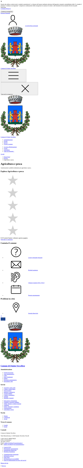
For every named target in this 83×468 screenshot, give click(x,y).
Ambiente (6, 405)
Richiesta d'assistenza (9, 451)
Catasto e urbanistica (9, 395)
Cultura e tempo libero (9, 389)
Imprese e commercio (9, 392)
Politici (5, 378)
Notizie (6, 416)
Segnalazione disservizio (10, 450)
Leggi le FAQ (7, 447)
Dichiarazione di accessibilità (11, 459)
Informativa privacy (9, 456)
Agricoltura (7, 150)
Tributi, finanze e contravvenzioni (12, 403)
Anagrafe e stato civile (9, 387)
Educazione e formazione (10, 401)
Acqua (5, 148)
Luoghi (6, 425)
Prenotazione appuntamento (11, 448)
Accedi (2, 154)
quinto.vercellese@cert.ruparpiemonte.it (14, 444)
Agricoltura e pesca (9, 409)
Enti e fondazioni (8, 377)
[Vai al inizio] (1, 316)
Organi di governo (8, 372)
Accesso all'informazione (10, 147)
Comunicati (7, 417)
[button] (8, 139)
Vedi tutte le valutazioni (7, 239)
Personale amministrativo (10, 380)
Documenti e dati (8, 381)
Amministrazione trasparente (11, 454)
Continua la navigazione (6, 11)
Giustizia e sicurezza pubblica (11, 402)
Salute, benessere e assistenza (11, 406)
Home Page (7, 157)
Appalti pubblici (8, 393)
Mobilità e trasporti (9, 398)
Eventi (5, 426)
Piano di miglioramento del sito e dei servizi (15, 460)
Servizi (5, 158)
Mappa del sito (4, 463)
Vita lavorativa (7, 390)
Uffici (5, 375)
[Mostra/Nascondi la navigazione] (13, 75)
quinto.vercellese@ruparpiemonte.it (13, 443)
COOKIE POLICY (6, 8)
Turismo (6, 396)
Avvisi (5, 419)
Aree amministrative (9, 374)
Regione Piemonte (5, 13)
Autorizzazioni (7, 408)
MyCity (4, 466)
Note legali (6, 457)
